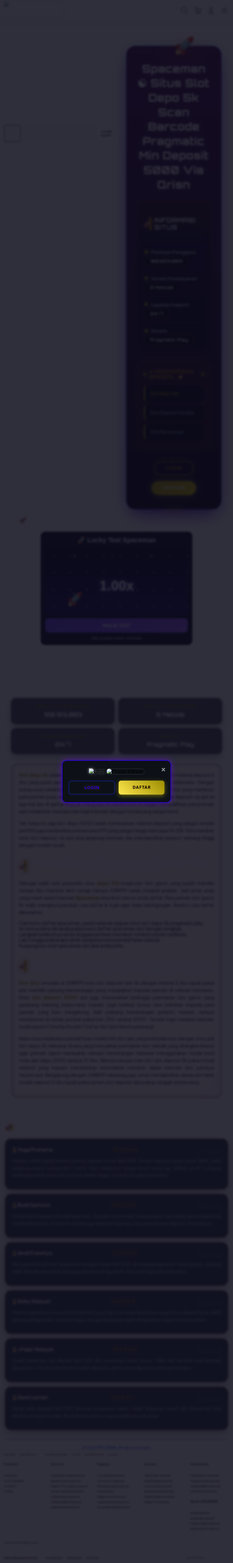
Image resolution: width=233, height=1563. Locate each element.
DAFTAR (142, 787)
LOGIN (92, 787)
